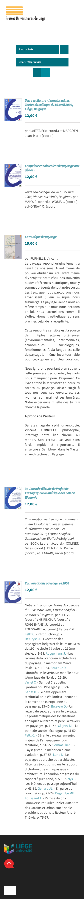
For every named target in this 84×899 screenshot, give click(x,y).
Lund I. (58, 754)
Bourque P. (58, 668)
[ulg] (18, 844)
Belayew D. (59, 706)
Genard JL (45, 788)
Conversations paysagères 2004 (47, 583)
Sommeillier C (62, 745)
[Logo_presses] (25, 8)
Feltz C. (30, 634)
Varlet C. (31, 682)
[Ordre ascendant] (64, 49)
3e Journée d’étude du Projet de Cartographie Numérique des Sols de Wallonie (50, 493)
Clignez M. (65, 725)
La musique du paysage (41, 236)
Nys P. (72, 779)
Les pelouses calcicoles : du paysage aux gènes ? (52, 168)
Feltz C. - (31, 735)
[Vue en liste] (45, 72)
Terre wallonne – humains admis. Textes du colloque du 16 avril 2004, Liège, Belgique (49, 105)
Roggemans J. (56, 653)
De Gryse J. (33, 639)
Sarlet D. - (32, 692)
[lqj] (9, 860)
